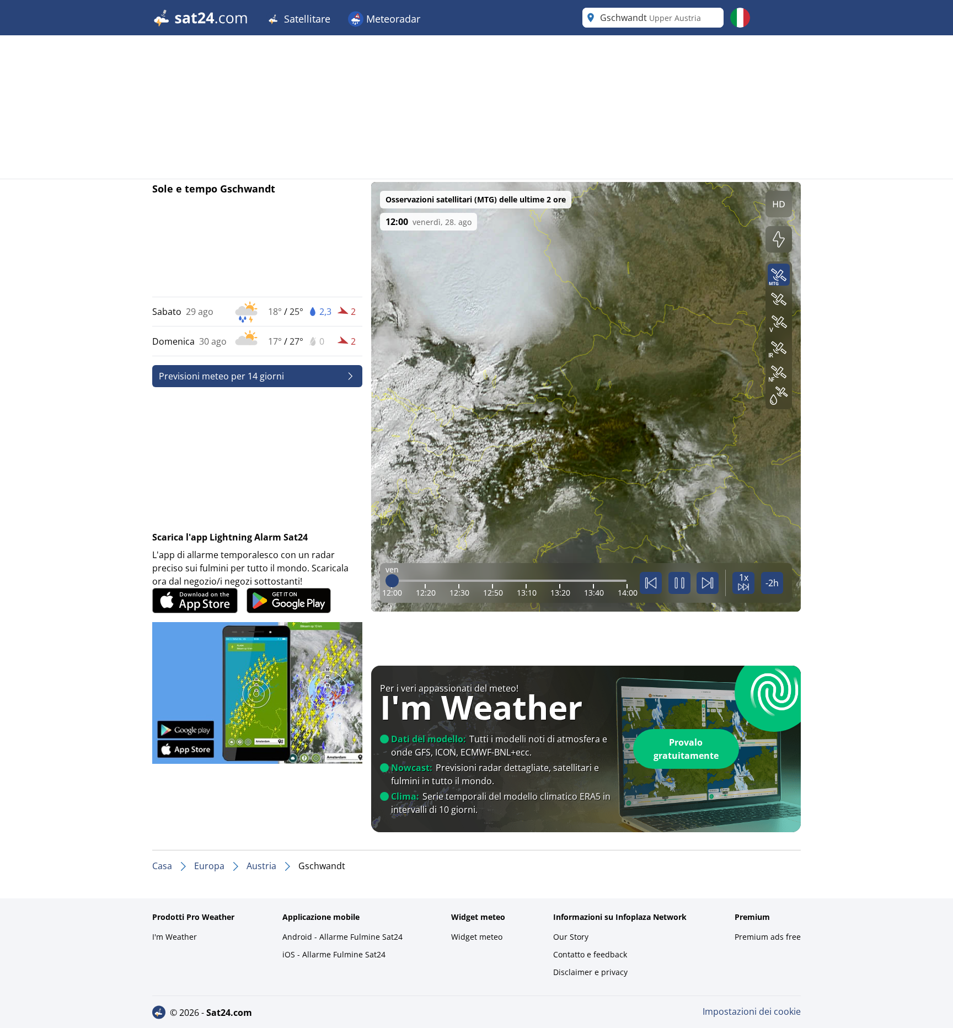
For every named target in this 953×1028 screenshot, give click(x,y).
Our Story (570, 936)
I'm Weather (174, 936)
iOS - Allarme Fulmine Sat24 (334, 954)
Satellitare (305, 18)
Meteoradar (391, 18)
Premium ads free (768, 936)
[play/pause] (679, 583)
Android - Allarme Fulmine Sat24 (342, 936)
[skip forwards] (708, 583)
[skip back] (651, 583)
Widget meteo (476, 936)
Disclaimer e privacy (590, 972)
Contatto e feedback (590, 954)
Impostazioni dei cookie (752, 1011)
